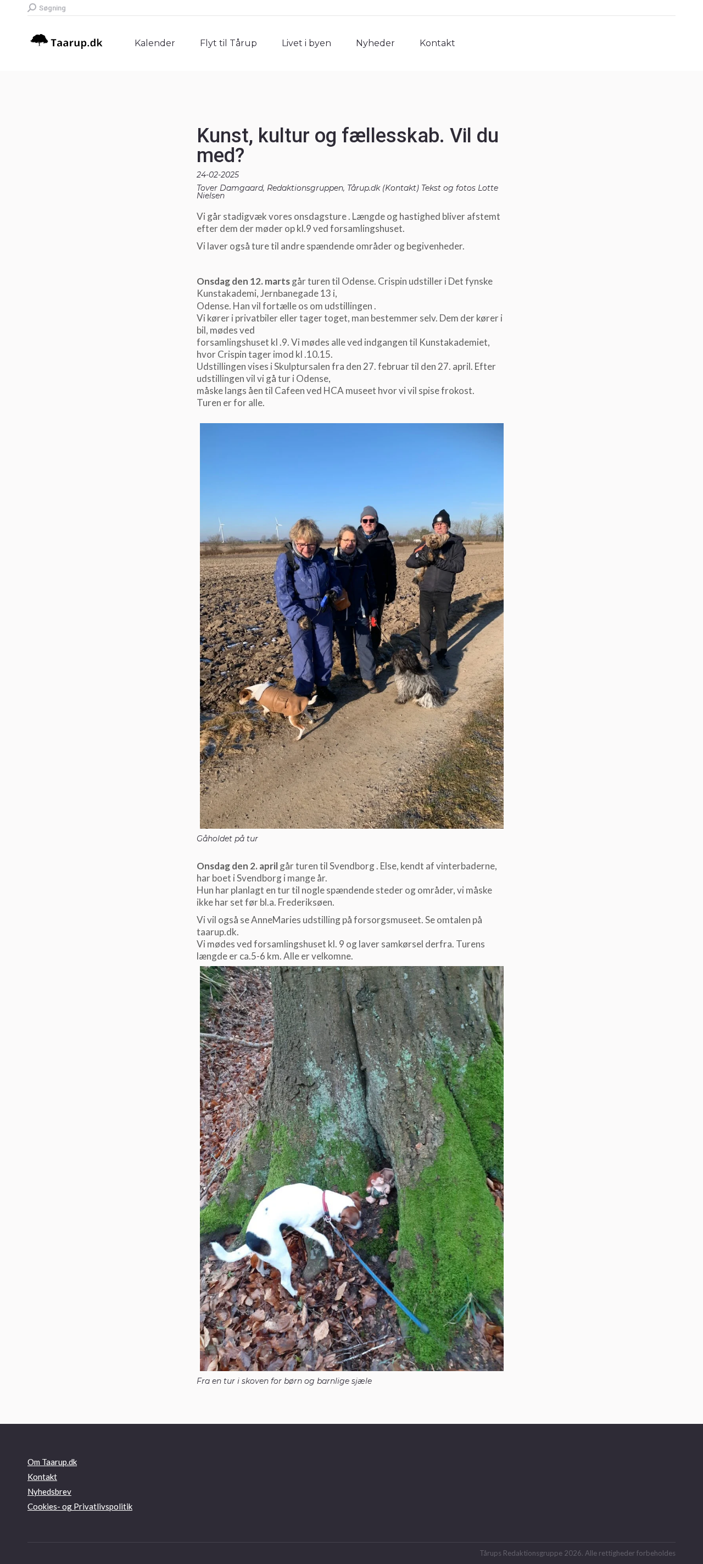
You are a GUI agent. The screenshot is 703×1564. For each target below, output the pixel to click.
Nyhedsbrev (49, 1491)
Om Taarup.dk (52, 1462)
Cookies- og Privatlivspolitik (79, 1506)
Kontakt (400, 188)
